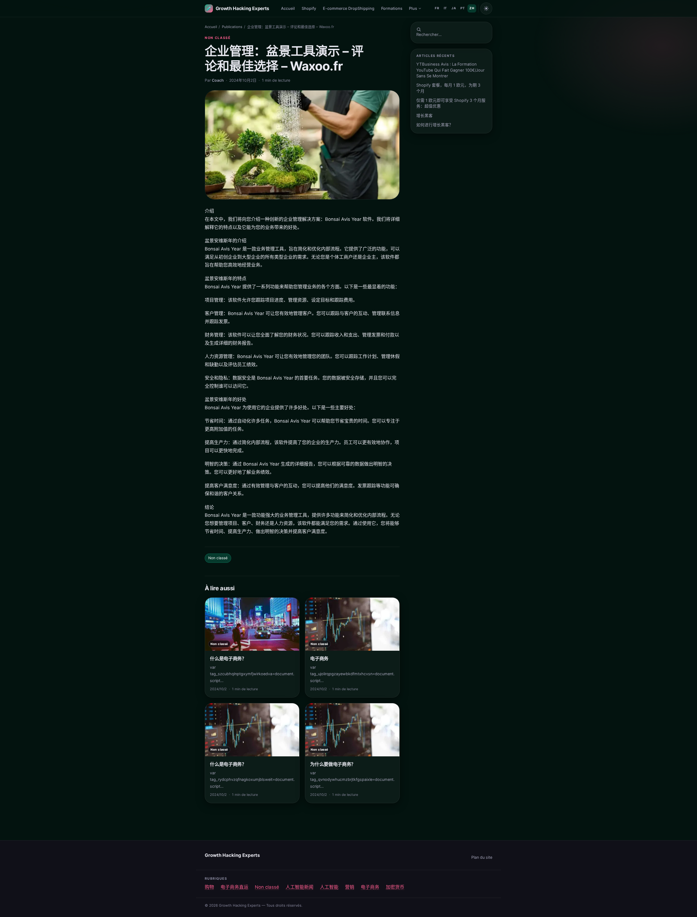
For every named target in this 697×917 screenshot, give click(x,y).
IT (445, 8)
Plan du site (481, 857)
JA (453, 8)
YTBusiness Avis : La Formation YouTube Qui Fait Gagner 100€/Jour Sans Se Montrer (450, 70)
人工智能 (329, 887)
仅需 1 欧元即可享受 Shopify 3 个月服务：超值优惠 (450, 103)
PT (462, 8)
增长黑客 (424, 115)
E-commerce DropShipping (348, 8)
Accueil (288, 8)
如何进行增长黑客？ (434, 125)
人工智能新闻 (299, 887)
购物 (209, 887)
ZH (471, 8)
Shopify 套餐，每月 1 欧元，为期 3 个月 (448, 88)
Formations (391, 8)
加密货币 (395, 887)
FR (437, 8)
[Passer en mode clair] (486, 8)
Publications (232, 27)
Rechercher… (429, 34)
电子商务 (370, 887)
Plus (413, 8)
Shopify (309, 8)
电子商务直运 (234, 887)
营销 (349, 887)
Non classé (218, 38)
